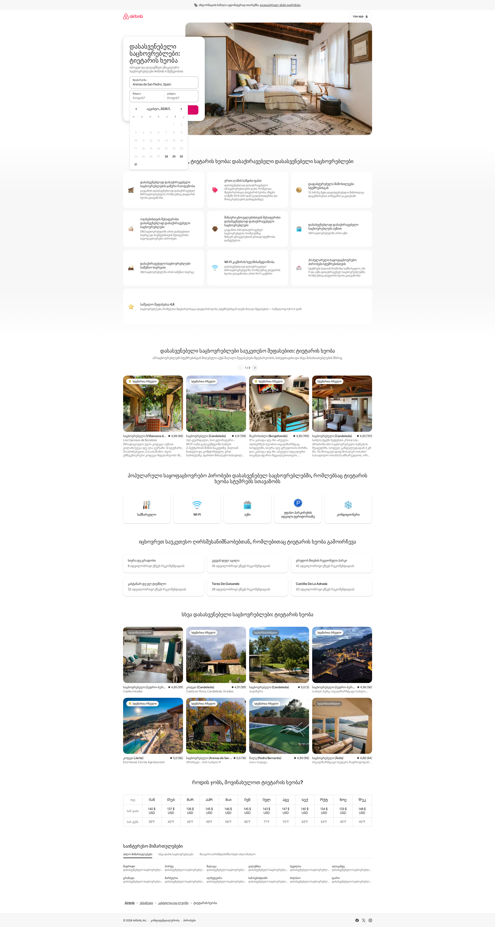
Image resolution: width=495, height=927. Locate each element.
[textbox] (147, 98)
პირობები (189, 920)
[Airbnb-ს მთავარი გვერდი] (133, 16)
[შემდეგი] (255, 368)
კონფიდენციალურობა (165, 920)
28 (166, 156)
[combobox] (164, 84)
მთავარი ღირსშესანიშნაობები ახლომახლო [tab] (228, 854)
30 (181, 156)
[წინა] (240, 368)
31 (135, 164)
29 (173, 156)
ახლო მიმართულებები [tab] (137, 854)
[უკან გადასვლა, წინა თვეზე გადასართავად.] (136, 109)
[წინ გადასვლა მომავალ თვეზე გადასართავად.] (181, 109)
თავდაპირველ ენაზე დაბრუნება (280, 5)
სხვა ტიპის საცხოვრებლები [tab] (176, 854)
